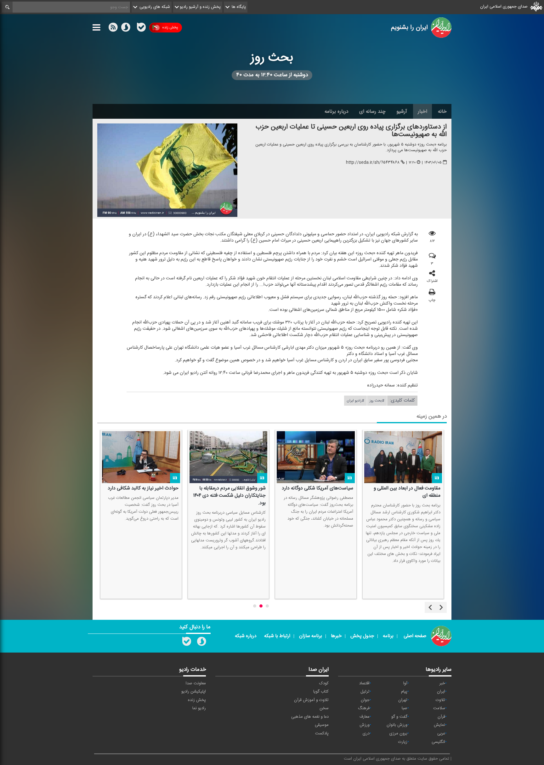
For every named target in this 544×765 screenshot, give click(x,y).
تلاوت (440, 700)
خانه (442, 111)
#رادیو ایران (355, 400)
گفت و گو (399, 716)
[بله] (141, 28)
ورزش (365, 725)
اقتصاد (364, 683)
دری (366, 733)
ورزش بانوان (397, 725)
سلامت (439, 708)
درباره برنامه (336, 111)
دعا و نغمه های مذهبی (310, 716)
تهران (402, 700)
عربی (441, 733)
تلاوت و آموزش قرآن (311, 700)
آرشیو (401, 111)
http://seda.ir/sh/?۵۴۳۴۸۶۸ (373, 162)
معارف (365, 716)
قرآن (441, 716)
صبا (404, 708)
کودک (324, 683)
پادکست (322, 733)
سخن (324, 708)
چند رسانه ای (372, 111)
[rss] (113, 28)
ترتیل (365, 691)
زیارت (402, 742)
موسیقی (322, 725)
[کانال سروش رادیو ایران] (201, 642)
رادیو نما (199, 708)
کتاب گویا (321, 691)
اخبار (422, 111)
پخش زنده (170, 27)
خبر (442, 683)
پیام (404, 691)
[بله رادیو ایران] (186, 642)
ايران (441, 691)
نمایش (439, 725)
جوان (365, 700)
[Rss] (133, 27)
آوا (405, 683)
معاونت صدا (196, 683)
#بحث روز (377, 400)
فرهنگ (364, 708)
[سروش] (125, 28)
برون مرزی (398, 733)
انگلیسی (438, 742)
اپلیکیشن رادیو (193, 691)
